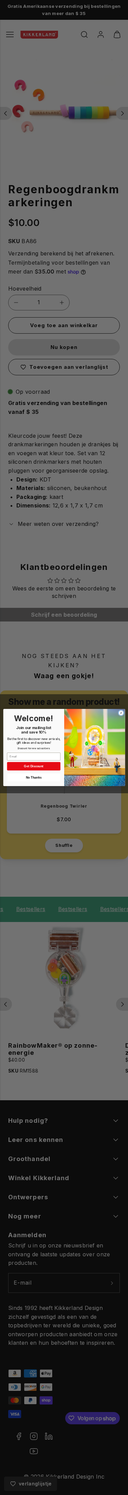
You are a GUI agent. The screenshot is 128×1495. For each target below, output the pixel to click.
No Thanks (33, 777)
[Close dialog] (121, 713)
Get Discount (33, 766)
